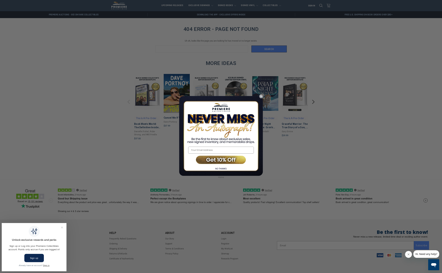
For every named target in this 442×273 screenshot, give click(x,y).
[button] (221, 160)
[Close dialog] (261, 96)
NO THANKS (221, 168)
